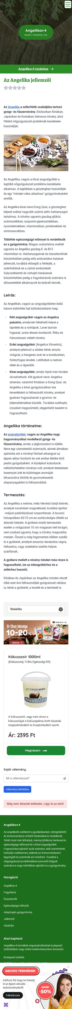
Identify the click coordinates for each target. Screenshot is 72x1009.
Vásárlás (16, 609)
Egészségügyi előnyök (16, 905)
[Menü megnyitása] (68, 4)
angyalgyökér (17, 434)
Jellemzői (9, 918)
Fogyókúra (10, 892)
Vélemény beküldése (17, 789)
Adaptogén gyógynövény (18, 912)
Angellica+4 (10, 885)
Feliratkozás (13, 995)
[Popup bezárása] (68, 966)
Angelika (14, 107)
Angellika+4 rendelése (33, 69)
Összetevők (10, 899)
